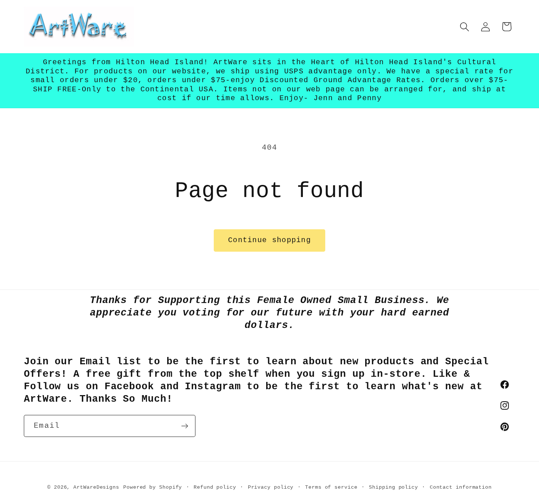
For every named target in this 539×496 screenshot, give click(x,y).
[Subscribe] (184, 426)
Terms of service (331, 487)
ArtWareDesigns (96, 487)
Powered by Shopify (152, 487)
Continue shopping (269, 240)
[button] (464, 26)
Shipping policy (393, 487)
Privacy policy (271, 487)
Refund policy (215, 487)
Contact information (461, 487)
